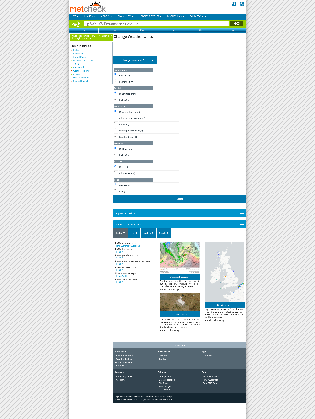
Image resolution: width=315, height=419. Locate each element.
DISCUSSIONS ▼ (176, 16)
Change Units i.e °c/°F (133, 60)
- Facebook (163, 355)
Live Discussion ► (224, 304)
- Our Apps (207, 355)
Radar (76, 50)
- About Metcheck (123, 362)
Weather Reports (81, 70)
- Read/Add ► (121, 275)
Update (179, 198)
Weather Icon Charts (83, 60)
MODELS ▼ (106, 16)
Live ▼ (134, 233)
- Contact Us (121, 365)
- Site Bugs (163, 383)
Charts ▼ (164, 233)
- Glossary (120, 379)
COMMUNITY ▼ (126, 16)
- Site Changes (164, 386)
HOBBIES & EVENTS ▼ (150, 16)
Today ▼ (120, 233)
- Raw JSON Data (210, 379)
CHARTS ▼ (89, 16)
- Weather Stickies (210, 376)
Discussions (78, 53)
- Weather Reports (124, 355)
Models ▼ (148, 233)
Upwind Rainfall (81, 81)
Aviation (77, 74)
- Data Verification (166, 379)
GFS (77, 63)
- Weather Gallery (123, 358)
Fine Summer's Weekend (128, 245)
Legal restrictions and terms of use (129, 396)
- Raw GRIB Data (209, 383)
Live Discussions (81, 77)
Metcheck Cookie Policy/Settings (158, 396)
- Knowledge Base (123, 376)
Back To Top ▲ (180, 345)
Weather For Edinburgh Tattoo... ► (91, 37)
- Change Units (165, 376)
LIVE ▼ (75, 16)
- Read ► (119, 251)
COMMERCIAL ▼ (198, 16)
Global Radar (79, 56)
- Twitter (162, 358)
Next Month (78, 67)
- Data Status (164, 389)
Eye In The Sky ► (179, 314)
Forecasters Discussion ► (179, 276)
